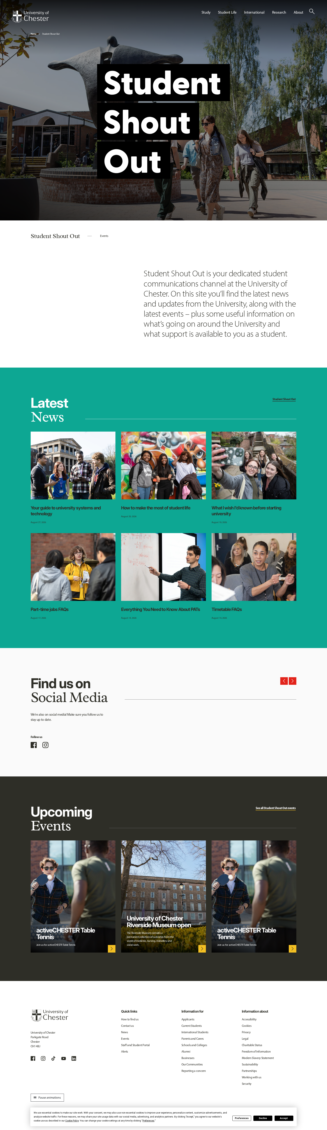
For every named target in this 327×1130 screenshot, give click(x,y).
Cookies (246, 1026)
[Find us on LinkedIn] (74, 1058)
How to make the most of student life (155, 508)
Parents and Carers (192, 1038)
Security (246, 1083)
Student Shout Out (51, 34)
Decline (263, 1118)
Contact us (127, 1026)
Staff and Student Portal (135, 1045)
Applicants (187, 1019)
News (124, 1032)
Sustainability (250, 1064)
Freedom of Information (256, 1051)
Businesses (187, 1058)
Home (33, 33)
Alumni (185, 1051)
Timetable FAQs (227, 609)
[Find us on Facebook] (34, 745)
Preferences (242, 1118)
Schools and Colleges (194, 1045)
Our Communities (192, 1064)
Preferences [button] (148, 1120)
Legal (245, 1038)
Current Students (191, 1026)
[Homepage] (30, 17)
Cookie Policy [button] (72, 1120)
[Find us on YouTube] (63, 1058)
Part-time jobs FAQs (50, 609)
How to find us (130, 1019)
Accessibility (249, 1019)
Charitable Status (252, 1045)
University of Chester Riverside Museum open (159, 921)
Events (104, 236)
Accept (284, 1118)
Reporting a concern (193, 1071)
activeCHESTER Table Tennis (65, 933)
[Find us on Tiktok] (53, 1058)
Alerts (124, 1051)
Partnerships (249, 1071)
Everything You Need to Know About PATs (160, 609)
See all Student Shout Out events (276, 808)
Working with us (251, 1077)
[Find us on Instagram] (45, 745)
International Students (194, 1032)
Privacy (246, 1032)
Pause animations (47, 1097)
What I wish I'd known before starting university (246, 510)
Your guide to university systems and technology (66, 510)
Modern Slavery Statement (258, 1058)
